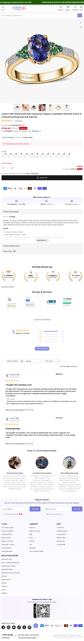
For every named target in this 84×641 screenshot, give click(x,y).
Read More (41, 240)
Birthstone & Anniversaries (11, 573)
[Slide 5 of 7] (50, 107)
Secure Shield (6, 548)
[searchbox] (13, 361)
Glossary (4, 586)
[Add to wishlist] (80, 27)
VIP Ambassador (7, 551)
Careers (32, 541)
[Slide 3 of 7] (33, 107)
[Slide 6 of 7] (58, 107)
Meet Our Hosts (34, 531)
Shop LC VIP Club (7, 541)
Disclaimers (61, 541)
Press (31, 538)
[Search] (80, 15)
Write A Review (42, 349)
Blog (30, 534)
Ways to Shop (6, 538)
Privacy (60, 514)
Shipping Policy (62, 531)
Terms (54, 514)
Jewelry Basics (6, 579)
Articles (4, 583)
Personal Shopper (8, 531)
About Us (32, 527)
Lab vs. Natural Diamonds (10, 563)
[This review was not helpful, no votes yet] (30, 410)
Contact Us (60, 527)
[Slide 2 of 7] (25, 107)
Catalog (4, 593)
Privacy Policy (61, 534)
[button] (40, 131)
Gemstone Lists (7, 559)
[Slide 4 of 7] (42, 107)
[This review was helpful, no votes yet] (27, 410)
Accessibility (61, 544)
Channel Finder (7, 534)
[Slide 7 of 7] (66, 107)
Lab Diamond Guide (8, 566)
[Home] (21, 8)
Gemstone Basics (7, 569)
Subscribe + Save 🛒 (8, 544)
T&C (30, 544)
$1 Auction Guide (7, 527)
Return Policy (61, 538)
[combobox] (40, 15)
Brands (4, 576)
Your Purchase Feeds (36, 551)
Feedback (32, 548)
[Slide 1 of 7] (17, 107)
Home (4, 590)
